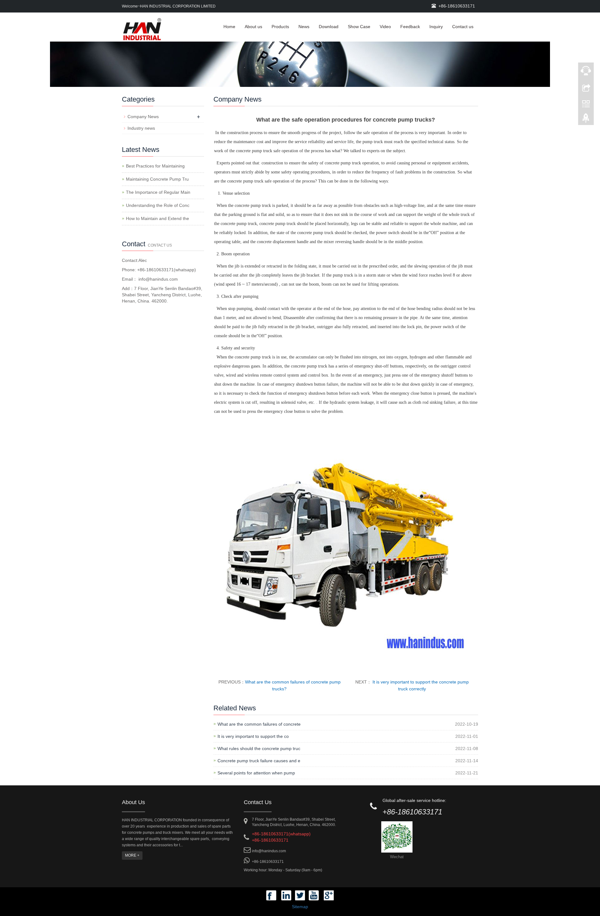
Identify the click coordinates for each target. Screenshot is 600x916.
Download (328, 26)
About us (253, 26)
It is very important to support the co (253, 736)
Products (280, 26)
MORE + (132, 855)
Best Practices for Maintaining (155, 165)
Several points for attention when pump (256, 772)
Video (385, 26)
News (303, 26)
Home (229, 26)
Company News (143, 116)
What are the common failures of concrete (259, 724)
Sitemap (300, 906)
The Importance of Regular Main (158, 192)
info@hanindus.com (157, 279)
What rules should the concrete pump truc (259, 748)
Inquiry (436, 26)
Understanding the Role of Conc (157, 205)
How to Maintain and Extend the (157, 218)
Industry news (141, 128)
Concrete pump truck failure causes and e (259, 760)
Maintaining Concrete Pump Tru (157, 179)
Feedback (410, 26)
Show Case (359, 26)
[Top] (586, 120)
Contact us (462, 26)
